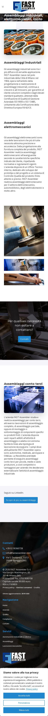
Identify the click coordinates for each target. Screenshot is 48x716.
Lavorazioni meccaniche (12, 646)
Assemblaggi (8, 641)
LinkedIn (19, 492)
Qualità (5, 614)
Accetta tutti (24, 696)
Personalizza (24, 703)
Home (5, 605)
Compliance (7, 619)
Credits (37, 587)
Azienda (6, 610)
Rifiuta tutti (24, 710)
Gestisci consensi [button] (24, 587)
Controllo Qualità (12, 175)
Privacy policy (32, 689)
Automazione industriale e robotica (17, 637)
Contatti (24, 339)
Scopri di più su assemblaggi (21, 500)
